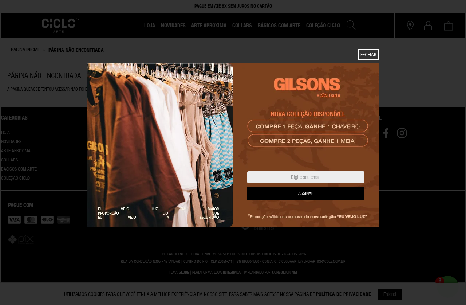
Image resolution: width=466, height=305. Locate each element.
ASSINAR (306, 193)
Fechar (368, 54)
